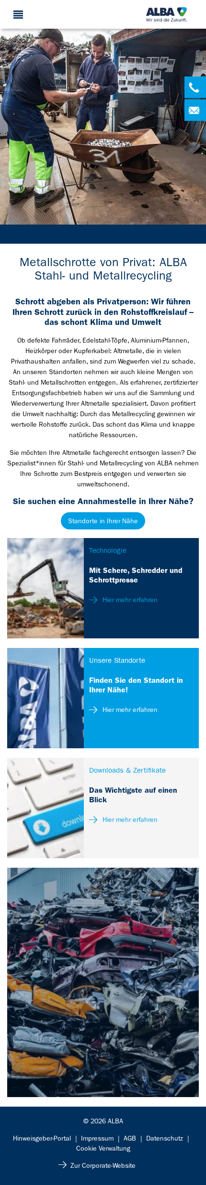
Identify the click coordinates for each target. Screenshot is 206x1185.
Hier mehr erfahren (129, 599)
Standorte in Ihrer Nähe (103, 521)
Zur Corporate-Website (103, 1165)
